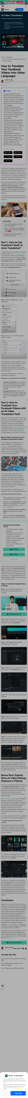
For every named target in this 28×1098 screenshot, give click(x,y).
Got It (6, 1093)
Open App (18, 1093)
